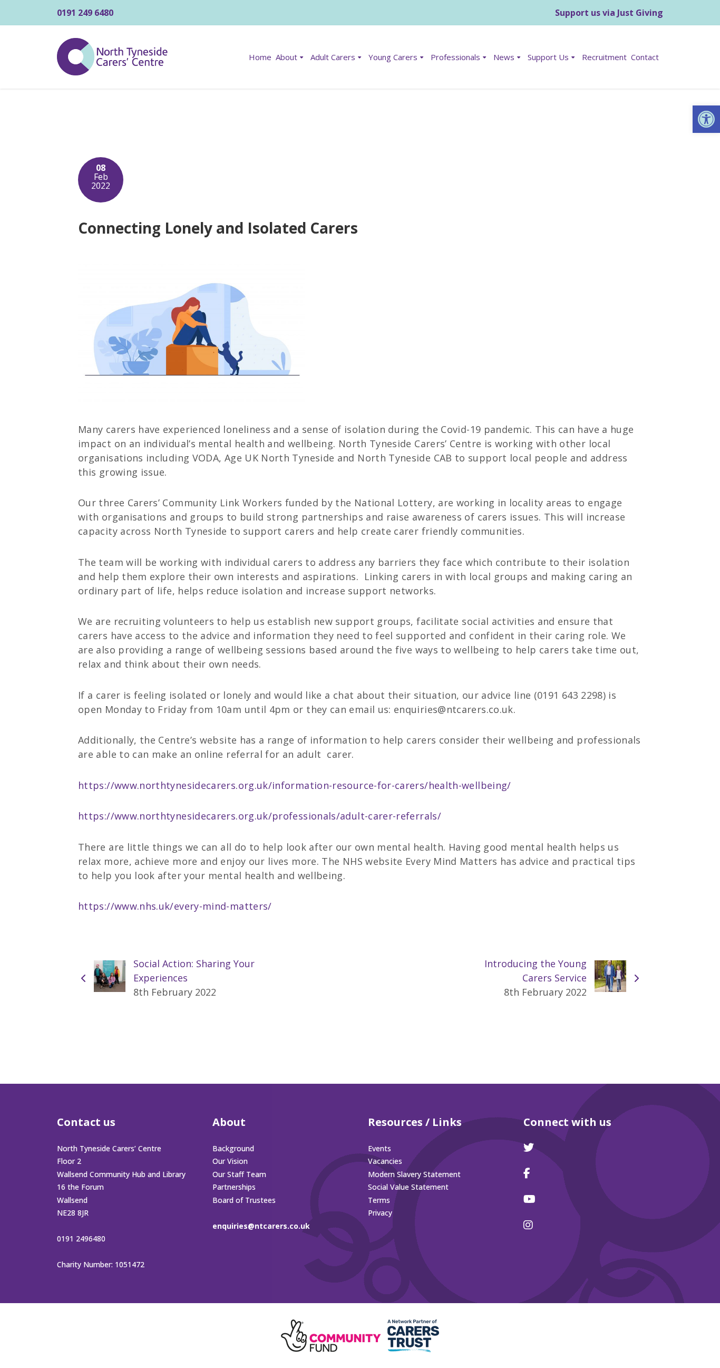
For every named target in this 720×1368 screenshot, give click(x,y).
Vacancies (385, 1161)
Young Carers (392, 57)
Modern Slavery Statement (414, 1174)
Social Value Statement (408, 1187)
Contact (645, 57)
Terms (379, 1200)
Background (233, 1148)
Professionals (455, 57)
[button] (706, 119)
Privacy (380, 1213)
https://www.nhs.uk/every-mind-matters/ (175, 906)
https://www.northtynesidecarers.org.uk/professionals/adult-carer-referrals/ (259, 816)
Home (260, 57)
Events (379, 1148)
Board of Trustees (244, 1200)
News (503, 57)
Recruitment (604, 57)
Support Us (548, 57)
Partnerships (234, 1187)
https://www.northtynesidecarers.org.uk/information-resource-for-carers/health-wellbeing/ (294, 785)
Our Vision (230, 1161)
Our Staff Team (239, 1174)
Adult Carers (332, 57)
